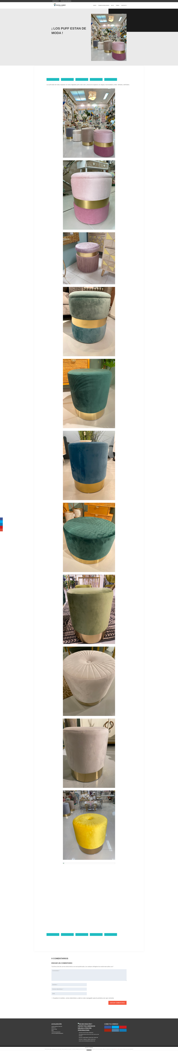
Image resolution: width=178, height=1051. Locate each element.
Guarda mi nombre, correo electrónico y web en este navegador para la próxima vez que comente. (83, 998)
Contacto (124, 5)
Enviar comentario (117, 1002)
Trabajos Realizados (103, 5)
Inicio (94, 5)
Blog (112, 5)
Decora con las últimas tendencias (86, 1032)
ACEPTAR (89, 1050)
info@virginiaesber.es (58, 1033)
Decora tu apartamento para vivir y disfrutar (88, 1037)
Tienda (117, 5)
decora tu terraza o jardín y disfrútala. (87, 1039)
